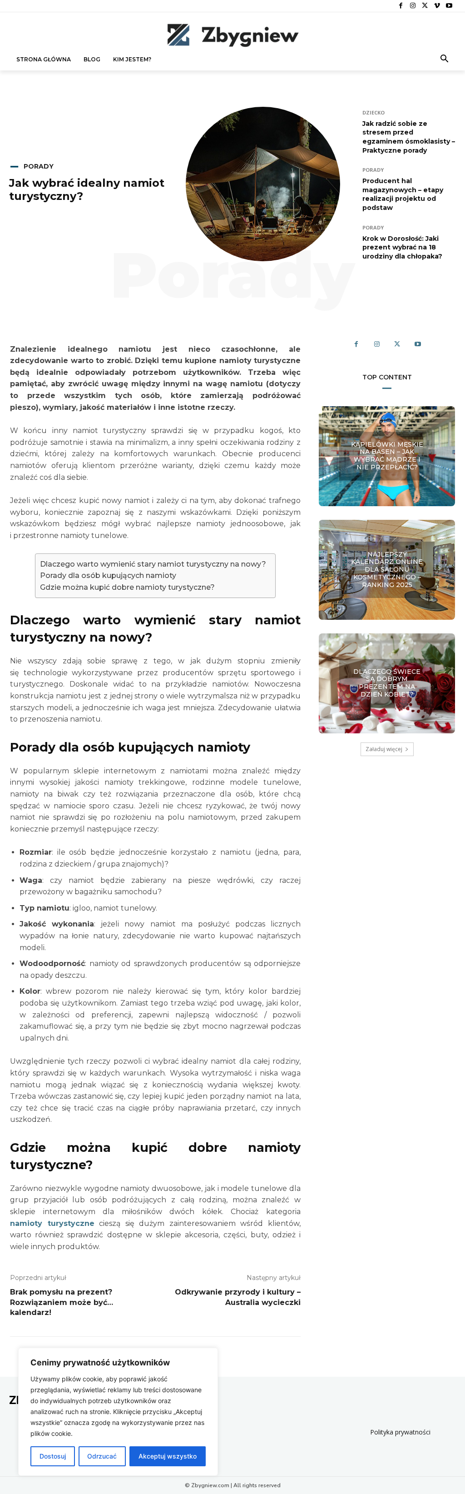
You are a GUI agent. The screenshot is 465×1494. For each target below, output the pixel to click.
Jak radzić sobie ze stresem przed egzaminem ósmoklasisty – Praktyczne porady (408, 137)
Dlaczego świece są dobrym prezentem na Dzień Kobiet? (386, 682)
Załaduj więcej (384, 749)
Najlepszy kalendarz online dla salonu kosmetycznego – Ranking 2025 (387, 569)
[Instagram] (413, 6)
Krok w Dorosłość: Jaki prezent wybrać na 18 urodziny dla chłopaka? (402, 247)
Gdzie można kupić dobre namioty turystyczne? (127, 587)
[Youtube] (449, 6)
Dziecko (373, 112)
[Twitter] (425, 6)
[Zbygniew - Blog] (232, 35)
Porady (39, 166)
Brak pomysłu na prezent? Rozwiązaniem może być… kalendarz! (61, 1302)
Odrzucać (102, 1456)
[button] (444, 59)
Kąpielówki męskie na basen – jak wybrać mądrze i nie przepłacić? (387, 455)
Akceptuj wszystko (168, 1456)
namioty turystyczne (52, 1223)
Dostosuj (53, 1456)
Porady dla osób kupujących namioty (108, 575)
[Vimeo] (437, 6)
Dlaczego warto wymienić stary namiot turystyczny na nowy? (153, 564)
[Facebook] (401, 6)
